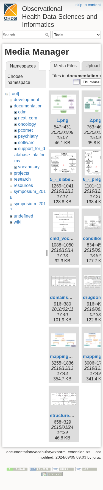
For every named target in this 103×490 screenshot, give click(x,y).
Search (47, 35)
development (26, 99)
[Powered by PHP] (40, 468)
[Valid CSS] (86, 468)
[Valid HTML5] (63, 468)
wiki (17, 222)
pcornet (25, 130)
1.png (62, 120)
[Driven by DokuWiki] (52, 474)
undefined (23, 216)
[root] (14, 93)
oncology (27, 124)
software (26, 142)
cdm (22, 112)
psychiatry (28, 136)
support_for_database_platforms (29, 154)
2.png (95, 120)
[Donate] (17, 468)
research (22, 179)
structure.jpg (63, 415)
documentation (28, 106)
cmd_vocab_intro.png (73, 238)
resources (23, 185)
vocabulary (29, 167)
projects (21, 173)
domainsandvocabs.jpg (74, 297)
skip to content (88, 4)
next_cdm (27, 118)
